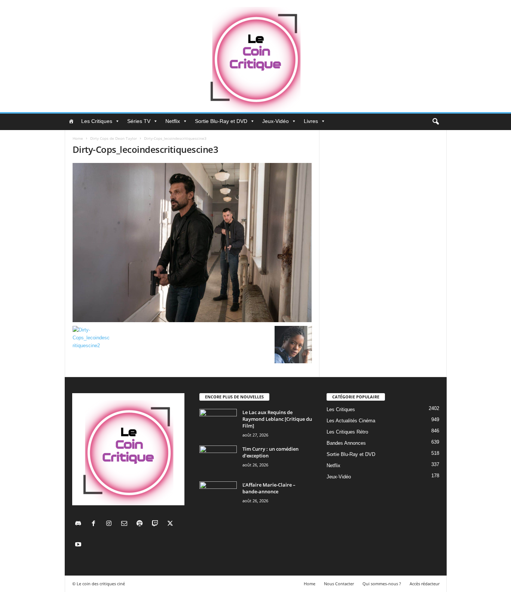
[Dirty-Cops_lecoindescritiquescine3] (192, 242)
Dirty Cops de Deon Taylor (113, 138)
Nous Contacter (339, 583)
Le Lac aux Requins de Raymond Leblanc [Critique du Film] (277, 419)
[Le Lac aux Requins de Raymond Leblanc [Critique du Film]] (218, 423)
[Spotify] (141, 524)
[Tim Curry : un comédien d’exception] (218, 459)
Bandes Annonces (346, 443)
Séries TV (138, 121)
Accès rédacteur (425, 583)
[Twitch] (156, 524)
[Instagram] (110, 524)
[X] (171, 524)
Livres (311, 121)
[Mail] (126, 524)
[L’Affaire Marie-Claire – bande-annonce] (218, 495)
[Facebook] (95, 524)
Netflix (172, 121)
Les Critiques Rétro (347, 432)
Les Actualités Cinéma (351, 420)
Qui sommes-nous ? (381, 583)
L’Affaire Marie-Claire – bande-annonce (269, 488)
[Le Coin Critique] (255, 56)
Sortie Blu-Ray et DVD (221, 121)
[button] (435, 122)
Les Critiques (96, 121)
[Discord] (80, 524)
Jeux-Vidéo (275, 121)
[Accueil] (71, 121)
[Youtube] (79, 545)
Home (78, 138)
